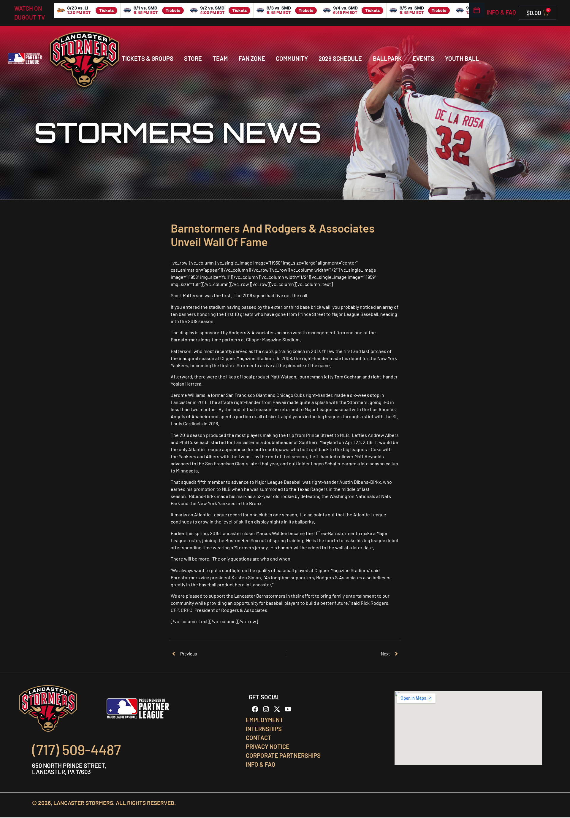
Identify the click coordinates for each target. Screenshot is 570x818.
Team (220, 58)
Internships (264, 728)
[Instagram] (266, 709)
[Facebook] (255, 709)
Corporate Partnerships (283, 755)
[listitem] (87, 10)
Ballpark (387, 58)
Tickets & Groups (147, 58)
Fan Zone (252, 58)
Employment (264, 719)
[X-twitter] (277, 709)
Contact (258, 737)
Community (292, 58)
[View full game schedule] (476, 10)
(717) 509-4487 (76, 749)
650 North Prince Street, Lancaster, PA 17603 (69, 768)
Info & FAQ (501, 12)
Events (423, 58)
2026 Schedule (340, 58)
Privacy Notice (267, 746)
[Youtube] (288, 709)
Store (193, 58)
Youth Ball (462, 58)
